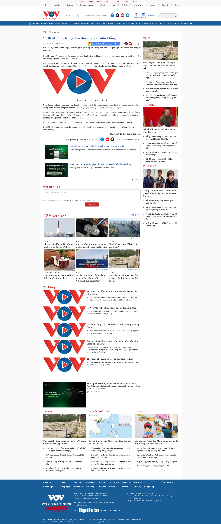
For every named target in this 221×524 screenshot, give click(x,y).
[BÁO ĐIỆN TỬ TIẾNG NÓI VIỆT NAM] (51, 15)
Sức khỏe (139, 23)
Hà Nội (68, 15)
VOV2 (90, 2)
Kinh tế (74, 23)
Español (165, 5)
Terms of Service (87, 200)
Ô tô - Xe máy (108, 23)
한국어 (124, 5)
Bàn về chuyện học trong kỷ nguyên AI (153, 466)
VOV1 (82, 2)
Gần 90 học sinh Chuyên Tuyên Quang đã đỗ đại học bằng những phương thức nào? (161, 97)
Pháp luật (90, 23)
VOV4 (108, 2)
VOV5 (117, 2)
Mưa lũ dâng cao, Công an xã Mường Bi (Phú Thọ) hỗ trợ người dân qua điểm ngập (162, 75)
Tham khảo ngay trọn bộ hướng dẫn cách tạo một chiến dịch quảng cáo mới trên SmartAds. (102, 150)
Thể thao (98, 23)
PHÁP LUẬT (149, 166)
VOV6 (126, 2)
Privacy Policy (76, 200)
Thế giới (58, 23)
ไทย (176, 5)
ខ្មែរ (114, 5)
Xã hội (51, 23)
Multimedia (66, 23)
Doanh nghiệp (120, 23)
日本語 (102, 5)
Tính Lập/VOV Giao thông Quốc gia (125, 134)
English (151, 15)
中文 (44, 5)
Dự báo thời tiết (99, 411)
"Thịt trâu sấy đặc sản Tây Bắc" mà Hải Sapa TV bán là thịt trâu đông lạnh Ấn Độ (161, 145)
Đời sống (147, 23)
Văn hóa (155, 23)
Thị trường (82, 23)
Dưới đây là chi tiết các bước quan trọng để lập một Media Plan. (92, 168)
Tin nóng (149, 105)
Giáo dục (140, 411)
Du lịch (168, 23)
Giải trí (162, 23)
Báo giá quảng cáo (80, 505)
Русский (152, 5)
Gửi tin (92, 204)
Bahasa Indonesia (86, 5)
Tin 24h (57, 32)
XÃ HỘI (47, 32)
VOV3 (99, 2)
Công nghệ (130, 23)
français (57, 5)
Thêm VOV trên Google (130, 140)
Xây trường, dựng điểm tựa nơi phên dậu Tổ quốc (157, 462)
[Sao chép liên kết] (134, 44)
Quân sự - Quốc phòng (180, 23)
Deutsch (70, 5)
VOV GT (136, 2)
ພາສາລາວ (137, 5)
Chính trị (44, 23)
